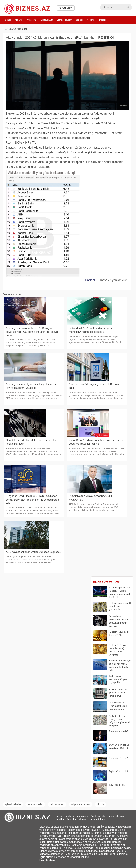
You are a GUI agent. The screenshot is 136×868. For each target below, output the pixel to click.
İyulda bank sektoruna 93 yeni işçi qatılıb (118, 679)
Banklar (79, 20)
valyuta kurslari (35, 804)
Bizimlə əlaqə (47, 860)
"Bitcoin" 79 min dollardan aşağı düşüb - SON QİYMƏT (117, 650)
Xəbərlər (91, 20)
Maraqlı (102, 20)
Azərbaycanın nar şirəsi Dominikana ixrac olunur (118, 692)
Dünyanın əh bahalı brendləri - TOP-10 (119, 746)
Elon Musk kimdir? (118, 731)
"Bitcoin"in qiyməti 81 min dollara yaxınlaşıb (120, 606)
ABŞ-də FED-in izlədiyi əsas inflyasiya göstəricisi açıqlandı (119, 721)
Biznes (8, 20)
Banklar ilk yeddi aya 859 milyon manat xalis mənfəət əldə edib (120, 665)
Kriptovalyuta (46, 20)
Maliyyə (18, 20)
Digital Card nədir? (118, 771)
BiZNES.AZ (9, 28)
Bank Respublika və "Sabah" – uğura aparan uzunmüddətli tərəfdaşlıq (119, 592)
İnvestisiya (31, 20)
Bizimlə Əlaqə (97, 819)
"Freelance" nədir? (118, 758)
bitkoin (100, 804)
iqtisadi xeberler (13, 804)
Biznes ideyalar (64, 20)
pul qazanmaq (57, 804)
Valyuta (67, 8)
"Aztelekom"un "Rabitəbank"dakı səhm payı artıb (118, 705)
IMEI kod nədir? (117, 784)
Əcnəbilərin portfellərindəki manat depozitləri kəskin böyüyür (120, 621)
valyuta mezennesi (80, 804)
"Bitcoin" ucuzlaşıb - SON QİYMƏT (119, 633)
